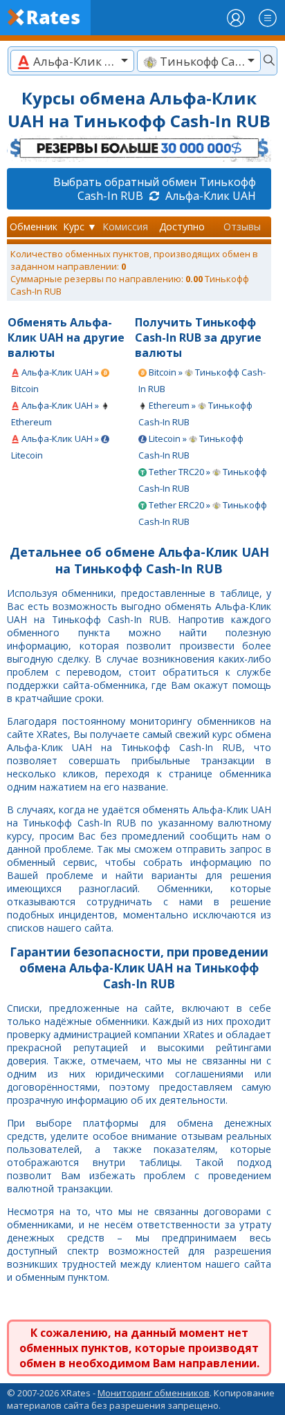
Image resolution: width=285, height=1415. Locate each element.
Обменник (33, 226)
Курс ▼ (80, 226)
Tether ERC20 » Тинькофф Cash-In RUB (202, 513)
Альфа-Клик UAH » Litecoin (56, 446)
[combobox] (72, 61)
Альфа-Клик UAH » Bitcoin (56, 380)
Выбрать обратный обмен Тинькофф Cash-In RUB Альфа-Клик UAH (154, 188)
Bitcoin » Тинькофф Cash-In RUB (202, 380)
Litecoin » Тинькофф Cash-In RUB (190, 446)
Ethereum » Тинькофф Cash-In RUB (195, 413)
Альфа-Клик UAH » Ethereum (56, 413)
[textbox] (72, 61)
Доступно (182, 226)
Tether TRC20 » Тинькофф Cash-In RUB (202, 479)
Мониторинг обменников (154, 1393)
